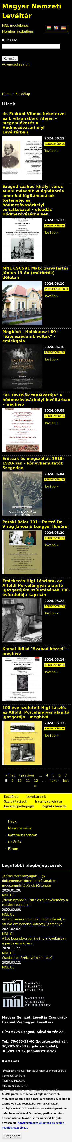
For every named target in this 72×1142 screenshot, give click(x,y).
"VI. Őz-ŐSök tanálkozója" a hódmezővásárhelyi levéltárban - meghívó (36, 400)
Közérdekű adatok (22, 835)
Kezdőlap (23, 94)
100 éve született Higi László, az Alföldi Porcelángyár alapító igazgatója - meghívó (35, 712)
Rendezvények (55, 143)
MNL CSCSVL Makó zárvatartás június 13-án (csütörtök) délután (35, 273)
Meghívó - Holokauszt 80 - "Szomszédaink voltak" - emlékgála (30, 336)
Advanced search (16, 64)
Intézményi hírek (56, 289)
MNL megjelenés (15, 25)
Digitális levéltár (54, 806)
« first (10, 775)
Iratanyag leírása (48, 801)
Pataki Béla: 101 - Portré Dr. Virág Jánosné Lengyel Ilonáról (35, 524)
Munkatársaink (19, 828)
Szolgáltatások (15, 801)
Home (7, 94)
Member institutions (18, 31)
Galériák (14, 842)
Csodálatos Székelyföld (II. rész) (27, 958)
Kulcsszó (9, 40)
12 (36, 781)
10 (20, 781)
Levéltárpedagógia (19, 806)
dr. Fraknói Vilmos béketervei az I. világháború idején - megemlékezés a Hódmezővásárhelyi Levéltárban (34, 122)
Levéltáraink (36, 797)
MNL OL (8, 895)
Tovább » (51, 151)
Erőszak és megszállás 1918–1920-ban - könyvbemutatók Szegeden (33, 463)
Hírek (12, 821)
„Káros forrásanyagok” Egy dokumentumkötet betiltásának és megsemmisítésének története (29, 881)
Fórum (13, 849)
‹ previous (27, 775)
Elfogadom (12, 1136)
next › (54, 781)
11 (28, 781)
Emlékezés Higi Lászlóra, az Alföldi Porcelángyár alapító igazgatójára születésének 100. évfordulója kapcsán (36, 588)
